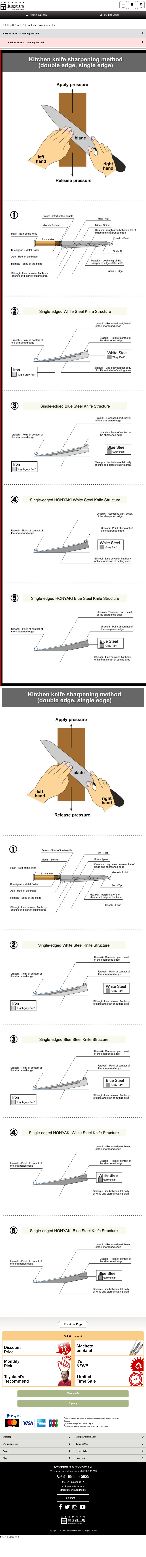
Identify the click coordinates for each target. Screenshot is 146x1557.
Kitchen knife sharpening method (20, 33)
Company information (86, 1437)
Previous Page (73, 1324)
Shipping (7, 1437)
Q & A (15, 25)
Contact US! (73, 1497)
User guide (73, 1393)
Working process (10, 1444)
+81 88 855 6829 (74, 1476)
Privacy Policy (82, 1451)
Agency (73, 1403)
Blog (5, 1458)
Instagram (80, 1458)
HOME (5, 25)
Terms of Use (82, 1444)
